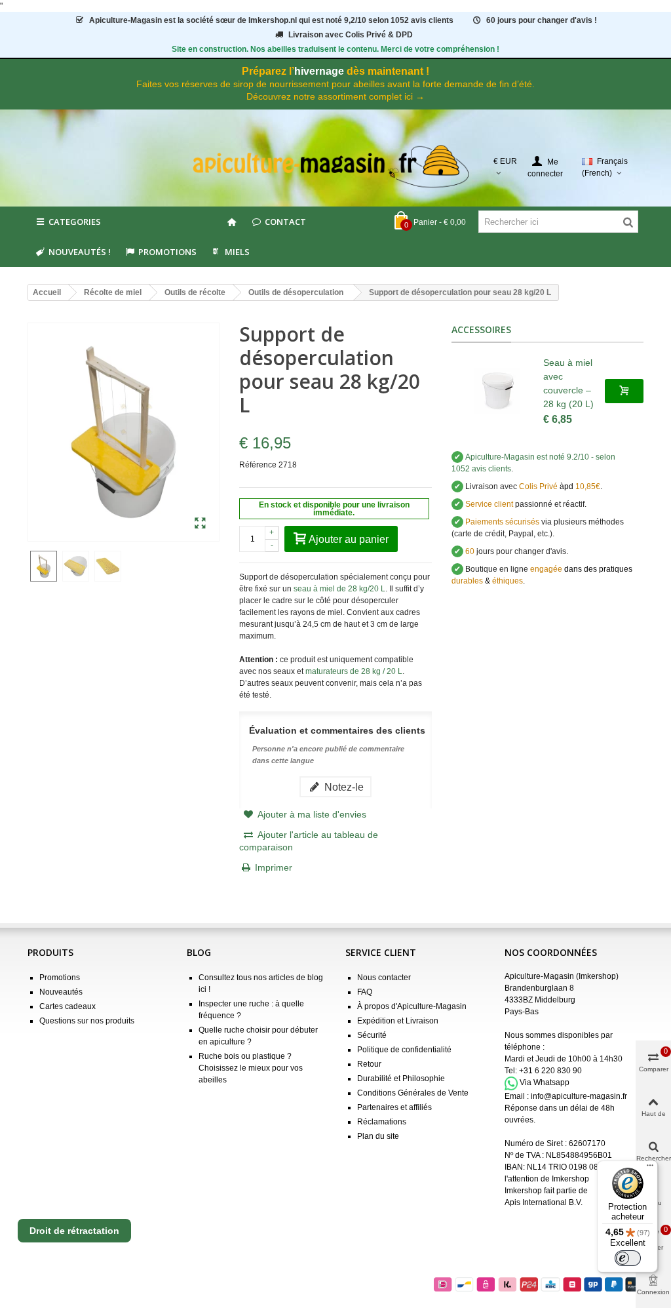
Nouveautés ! (79, 252)
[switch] (628, 1258)
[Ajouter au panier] (624, 391)
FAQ (364, 992)
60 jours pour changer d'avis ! (541, 20)
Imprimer (273, 867)
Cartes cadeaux (67, 1006)
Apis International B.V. (544, 1202)
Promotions (167, 252)
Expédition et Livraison (397, 1020)
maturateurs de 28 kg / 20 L (353, 671)
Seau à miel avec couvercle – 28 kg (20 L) (568, 383)
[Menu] (650, 1168)
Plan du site (378, 1136)
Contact (285, 222)
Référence (258, 464)
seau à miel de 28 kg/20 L (339, 588)
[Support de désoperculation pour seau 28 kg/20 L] (200, 523)
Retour (369, 1064)
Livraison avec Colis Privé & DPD (350, 34)
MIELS (237, 252)
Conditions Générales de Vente (413, 1093)
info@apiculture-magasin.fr (579, 1096)
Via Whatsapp (544, 1083)
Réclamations (381, 1121)
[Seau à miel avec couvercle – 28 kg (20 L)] (497, 391)
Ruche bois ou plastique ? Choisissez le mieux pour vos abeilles (251, 1068)
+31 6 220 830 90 (550, 1070)
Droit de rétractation (74, 1230)
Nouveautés (61, 992)
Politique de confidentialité (404, 1049)
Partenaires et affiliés (394, 1107)
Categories (74, 222)
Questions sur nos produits (86, 1020)
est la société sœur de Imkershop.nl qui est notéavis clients (271, 20)
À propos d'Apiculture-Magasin (412, 1006)
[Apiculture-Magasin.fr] (335, 167)
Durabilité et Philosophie (401, 1078)
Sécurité (372, 1035)
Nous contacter (384, 977)
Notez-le (343, 787)
